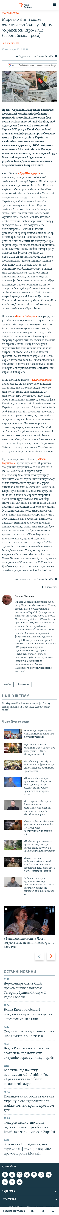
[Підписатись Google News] (12, 1175)
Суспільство (10, 13)
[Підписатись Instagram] (34, 1175)
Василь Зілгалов (11, 43)
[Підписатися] (19, 1182)
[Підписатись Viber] (41, 1175)
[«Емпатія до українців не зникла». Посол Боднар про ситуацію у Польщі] (13, 734)
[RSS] (5, 1182)
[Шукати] (53, 1211)
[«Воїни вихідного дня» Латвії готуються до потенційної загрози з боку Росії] (29, 920)
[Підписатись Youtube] (27, 1175)
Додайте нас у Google (14, 1211)
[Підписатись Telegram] (49, 1175)
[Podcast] (12, 1182)
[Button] (22, 56)
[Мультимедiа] (32, 1211)
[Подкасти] (43, 1211)
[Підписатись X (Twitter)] (19, 1175)
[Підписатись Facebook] (5, 1175)
